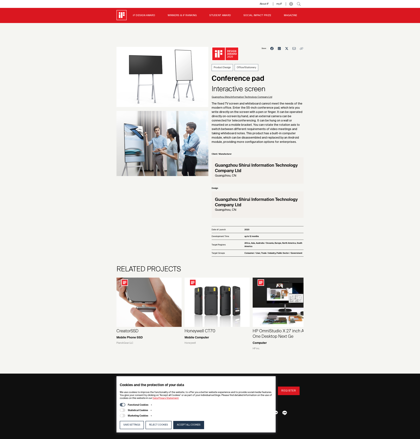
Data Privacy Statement (166, 398)
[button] (291, 4)
